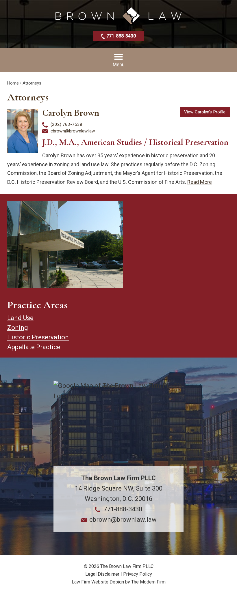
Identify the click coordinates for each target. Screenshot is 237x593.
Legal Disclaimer (102, 574)
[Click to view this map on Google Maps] (118, 423)
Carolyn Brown (70, 112)
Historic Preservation (38, 337)
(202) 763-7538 (66, 124)
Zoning (17, 327)
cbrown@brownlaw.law (73, 131)
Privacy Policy (137, 574)
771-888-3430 (121, 36)
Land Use (20, 317)
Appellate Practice (33, 347)
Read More (199, 182)
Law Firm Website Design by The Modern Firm (119, 582)
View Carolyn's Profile (204, 112)
